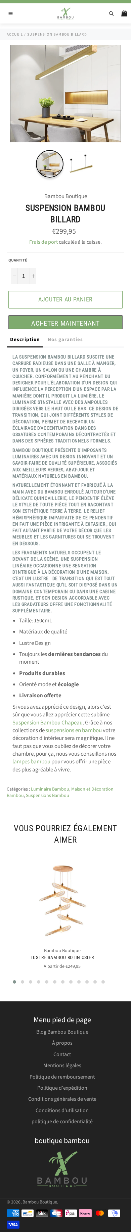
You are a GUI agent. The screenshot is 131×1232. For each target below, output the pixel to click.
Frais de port (43, 242)
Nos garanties (65, 339)
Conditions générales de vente (62, 1099)
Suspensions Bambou (47, 795)
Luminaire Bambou (50, 789)
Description (25, 339)
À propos (62, 1043)
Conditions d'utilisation (62, 1110)
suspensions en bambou (74, 730)
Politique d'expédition (62, 1088)
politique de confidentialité (62, 1121)
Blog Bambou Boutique (62, 1032)
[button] (14, 982)
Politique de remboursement (62, 1077)
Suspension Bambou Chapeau (47, 723)
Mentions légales (62, 1065)
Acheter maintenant (65, 323)
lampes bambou (31, 762)
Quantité (17, 260)
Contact (62, 1054)
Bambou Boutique (40, 1202)
